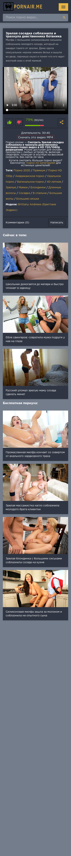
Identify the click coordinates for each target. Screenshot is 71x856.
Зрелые (11, 187)
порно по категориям (40, 163)
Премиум (39, 170)
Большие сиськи (27, 199)
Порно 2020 (22, 170)
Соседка (24, 193)
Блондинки (38, 187)
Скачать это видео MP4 (35, 137)
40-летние (54, 182)
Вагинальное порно (30, 182)
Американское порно (29, 176)
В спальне (40, 193)
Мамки (23, 187)
